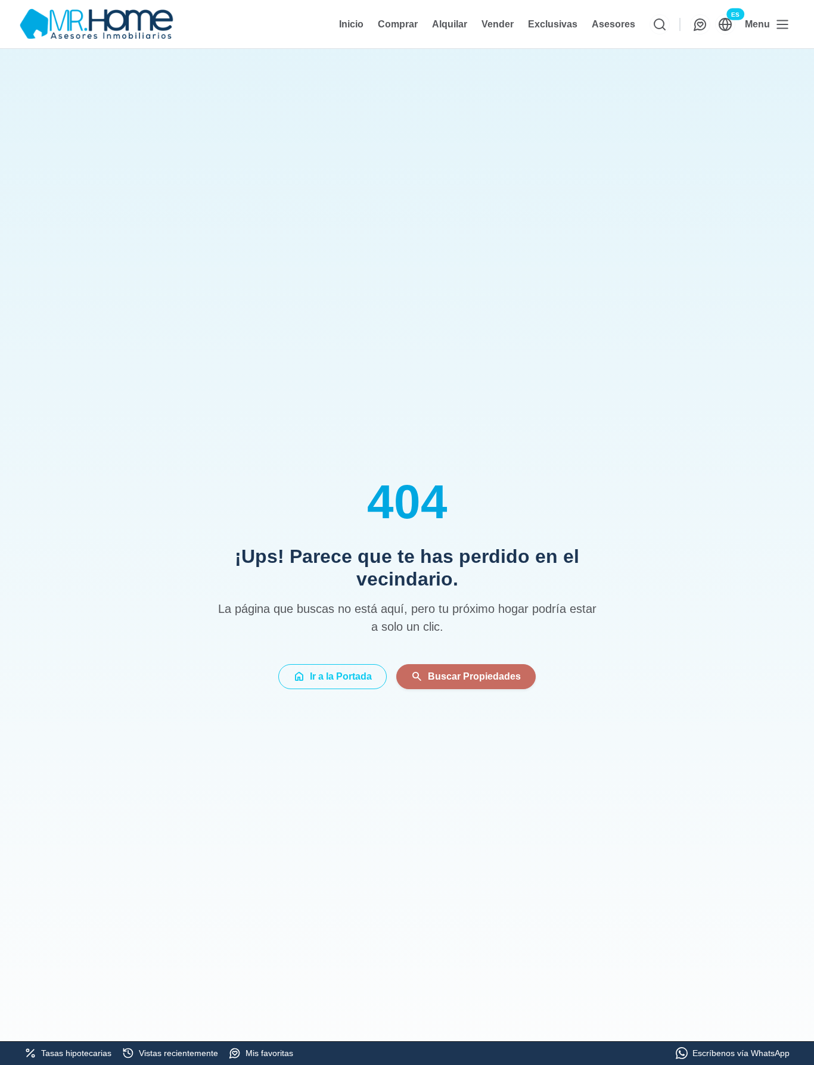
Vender (497, 24)
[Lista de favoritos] (700, 24)
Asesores (613, 24)
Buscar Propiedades (466, 676)
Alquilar (449, 24)
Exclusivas (552, 24)
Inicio (351, 24)
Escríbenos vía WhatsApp (741, 1053)
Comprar (398, 24)
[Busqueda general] (660, 24)
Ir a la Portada (332, 676)
